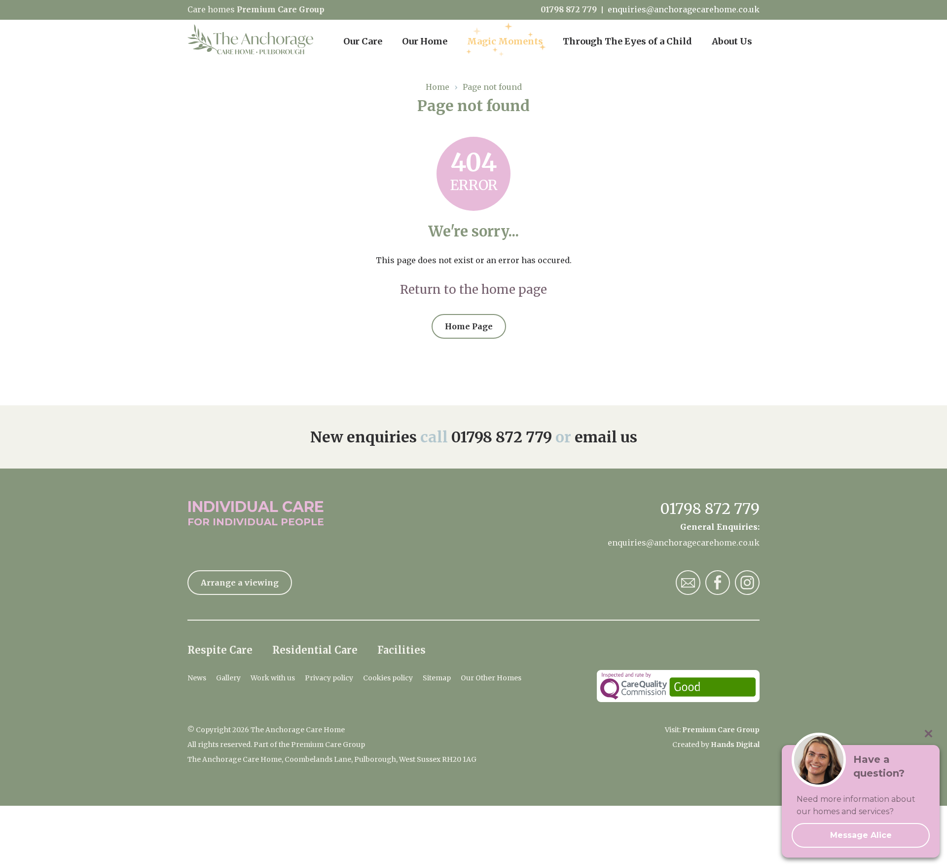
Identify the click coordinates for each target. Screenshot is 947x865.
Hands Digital (735, 744)
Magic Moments (505, 41)
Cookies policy (388, 677)
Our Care (362, 41)
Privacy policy (329, 677)
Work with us (273, 677)
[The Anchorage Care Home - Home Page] (250, 39)
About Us (732, 41)
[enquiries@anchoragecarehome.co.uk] (688, 582)
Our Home (424, 41)
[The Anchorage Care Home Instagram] (747, 582)
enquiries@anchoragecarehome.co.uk (684, 9)
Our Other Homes (491, 677)
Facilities (401, 650)
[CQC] (678, 686)
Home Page (469, 326)
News (196, 677)
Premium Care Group (281, 9)
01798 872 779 (569, 9)
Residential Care (315, 650)
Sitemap (437, 677)
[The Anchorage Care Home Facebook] (717, 582)
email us (606, 437)
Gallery (228, 677)
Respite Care (220, 650)
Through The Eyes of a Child (627, 41)
